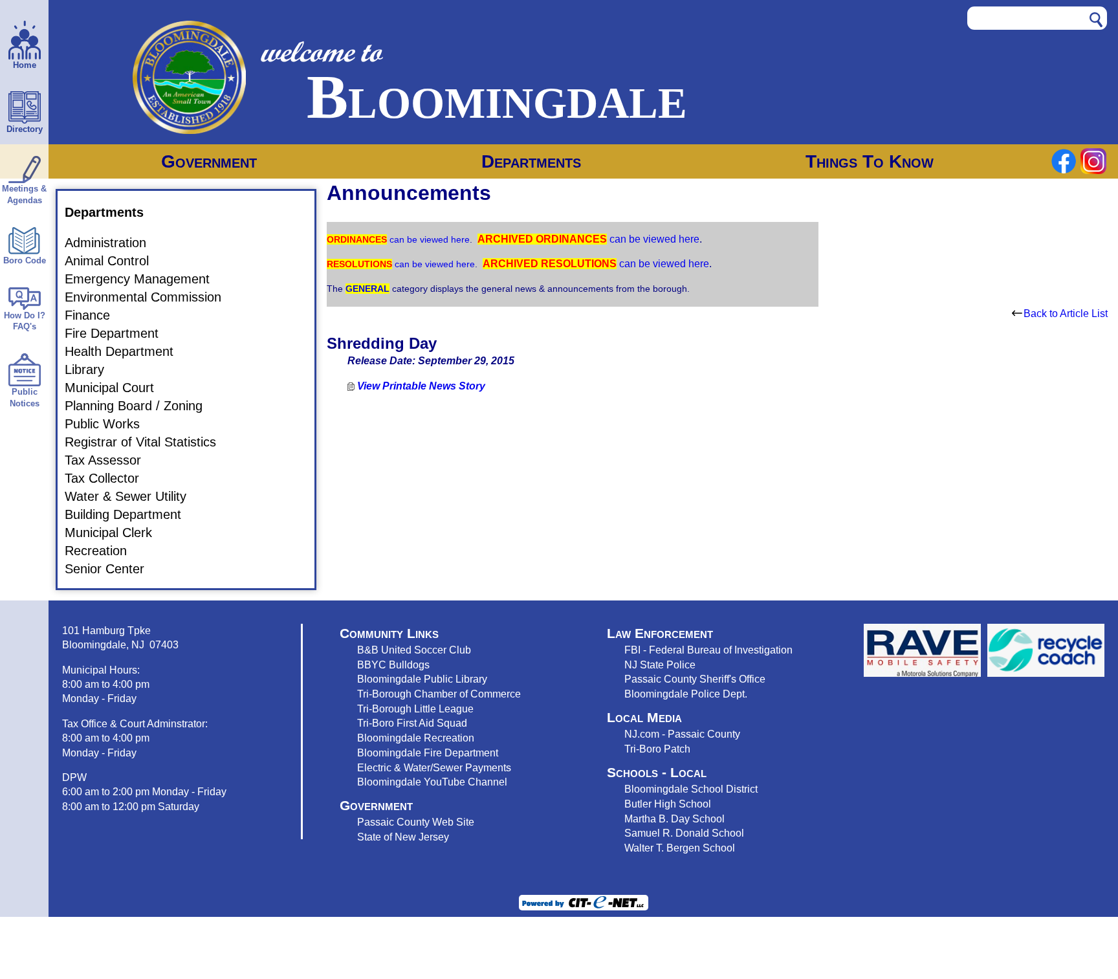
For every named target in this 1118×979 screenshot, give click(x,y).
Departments (531, 161)
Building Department (130, 514)
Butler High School (667, 803)
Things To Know (870, 161)
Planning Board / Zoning (141, 406)
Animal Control (114, 261)
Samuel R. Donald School (684, 833)
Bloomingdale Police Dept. (685, 693)
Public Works (110, 424)
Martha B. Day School (674, 818)
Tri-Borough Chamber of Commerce (439, 693)
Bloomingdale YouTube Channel (432, 781)
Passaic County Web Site (415, 822)
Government (209, 161)
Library (92, 369)
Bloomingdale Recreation (415, 737)
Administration (113, 243)
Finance (95, 315)
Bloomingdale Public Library (422, 679)
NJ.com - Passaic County (682, 734)
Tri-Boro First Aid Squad (412, 723)
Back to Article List (1066, 313)
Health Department (126, 351)
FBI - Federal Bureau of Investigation (708, 649)
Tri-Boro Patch (657, 748)
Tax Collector (109, 478)
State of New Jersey (403, 836)
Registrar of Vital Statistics (148, 442)
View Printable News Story (420, 385)
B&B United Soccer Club (414, 649)
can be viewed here (428, 239)
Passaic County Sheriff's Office (694, 679)
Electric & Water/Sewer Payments (434, 767)
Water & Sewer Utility (133, 496)
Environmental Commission (150, 297)
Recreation (103, 551)
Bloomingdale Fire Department (427, 752)
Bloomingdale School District (691, 789)
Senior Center (112, 569)
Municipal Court (117, 387)
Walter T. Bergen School (679, 847)
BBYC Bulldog (390, 664)
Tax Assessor (110, 460)
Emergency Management (145, 279)
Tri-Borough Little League (415, 708)
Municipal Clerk (116, 532)
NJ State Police (660, 664)
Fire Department (119, 333)
